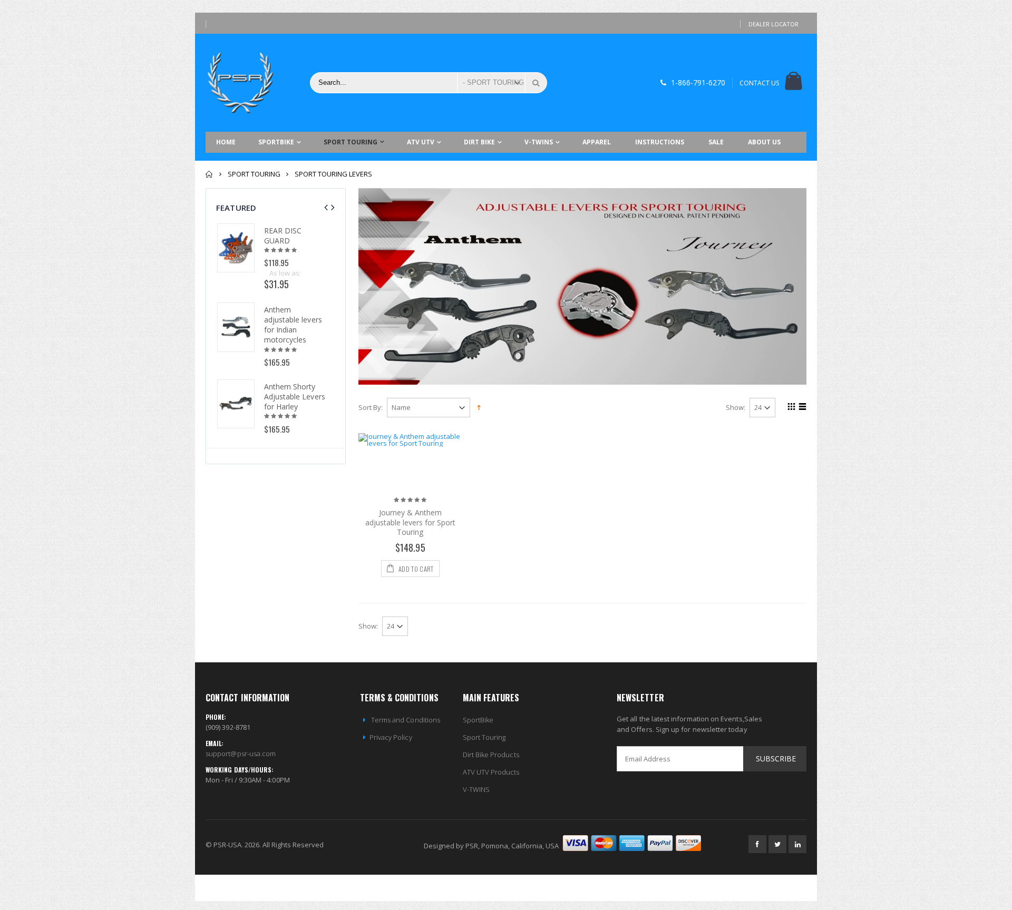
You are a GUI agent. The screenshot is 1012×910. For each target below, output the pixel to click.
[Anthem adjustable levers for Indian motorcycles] (236, 326)
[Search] (536, 83)
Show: (735, 407)
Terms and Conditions (404, 720)
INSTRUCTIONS (659, 142)
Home (209, 174)
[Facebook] (757, 844)
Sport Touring (484, 737)
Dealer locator (773, 24)
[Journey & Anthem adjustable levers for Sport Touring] (410, 459)
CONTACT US (759, 83)
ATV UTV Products (491, 772)
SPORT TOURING (350, 142)
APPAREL (596, 142)
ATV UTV (420, 142)
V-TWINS (538, 142)
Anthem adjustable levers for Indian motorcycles (293, 325)
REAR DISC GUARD (283, 236)
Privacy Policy (390, 737)
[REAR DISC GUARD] (236, 247)
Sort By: (370, 407)
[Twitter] (777, 844)
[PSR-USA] (242, 82)
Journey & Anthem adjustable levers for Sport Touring (410, 522)
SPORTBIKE (276, 142)
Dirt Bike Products (491, 754)
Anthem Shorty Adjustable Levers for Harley (294, 396)
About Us (764, 142)
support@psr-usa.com (241, 753)
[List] (801, 408)
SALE (716, 142)
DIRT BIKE (479, 142)
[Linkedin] (797, 844)
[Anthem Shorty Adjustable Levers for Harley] (236, 403)
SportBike (478, 720)
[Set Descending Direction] (479, 407)
